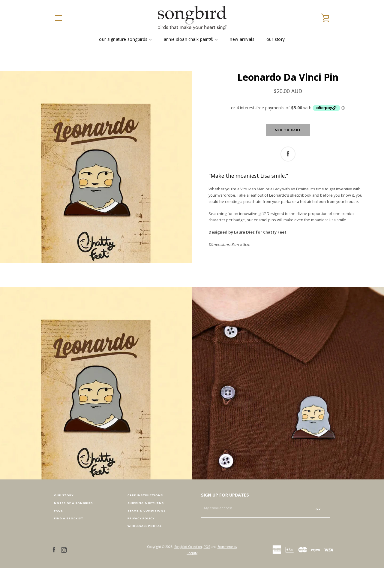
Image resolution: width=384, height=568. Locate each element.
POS (207, 547)
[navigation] (58, 18)
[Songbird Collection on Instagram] (64, 549)
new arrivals (242, 39)
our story (275, 39)
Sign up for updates (225, 495)
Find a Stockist (68, 518)
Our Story (64, 495)
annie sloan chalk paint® (189, 39)
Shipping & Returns (146, 503)
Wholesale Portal (145, 526)
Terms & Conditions (147, 510)
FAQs (58, 510)
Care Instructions (145, 495)
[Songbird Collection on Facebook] (54, 549)
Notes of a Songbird (73, 503)
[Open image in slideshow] (96, 167)
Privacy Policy (141, 518)
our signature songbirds (123, 39)
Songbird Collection (188, 547)
